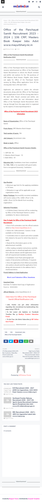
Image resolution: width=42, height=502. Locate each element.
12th (11, 332)
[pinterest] (40, 1)
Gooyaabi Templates (34, 498)
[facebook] (29, 1)
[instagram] (36, 1)
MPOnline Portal (9, 49)
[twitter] (33, 1)
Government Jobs (20, 332)
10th (9, 20)
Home (5, 20)
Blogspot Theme (13, 498)
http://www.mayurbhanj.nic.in (21, 228)
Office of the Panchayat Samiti (13, 334)
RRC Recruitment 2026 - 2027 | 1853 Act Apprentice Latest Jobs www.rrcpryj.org (24, 414)
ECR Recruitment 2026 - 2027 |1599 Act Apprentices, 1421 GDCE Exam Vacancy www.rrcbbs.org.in (25, 390)
